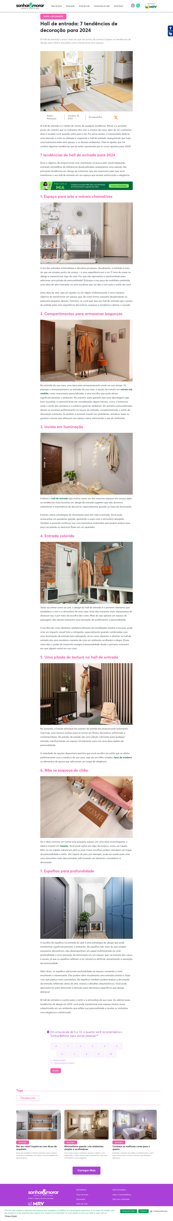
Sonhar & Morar (30, 4)
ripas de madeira (123, 757)
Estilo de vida (84, 6)
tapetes (64, 846)
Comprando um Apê (102, 6)
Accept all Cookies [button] (128, 1211)
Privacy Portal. (11, 1216)
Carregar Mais (86, 1170)
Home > (47, 16)
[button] (159, 1211)
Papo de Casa (56, 6)
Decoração (70, 6)
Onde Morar (118, 6)
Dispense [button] (143, 1211)
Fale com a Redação (121, 1199)
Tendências (27, 1098)
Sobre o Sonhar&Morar (121, 1195)
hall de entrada (60, 498)
